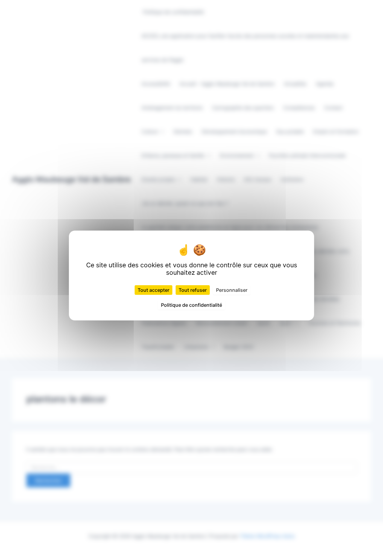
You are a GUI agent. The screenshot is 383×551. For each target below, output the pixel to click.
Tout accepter (153, 290)
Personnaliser (231, 290)
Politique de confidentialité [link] (191, 305)
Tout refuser (193, 290)
